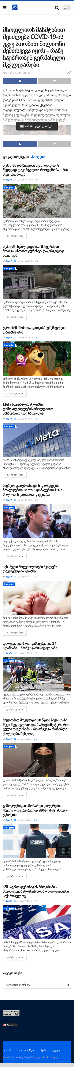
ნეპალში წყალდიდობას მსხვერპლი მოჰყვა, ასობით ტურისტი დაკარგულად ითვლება (33, 251)
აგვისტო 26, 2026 (24, 260)
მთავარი (9, 187)
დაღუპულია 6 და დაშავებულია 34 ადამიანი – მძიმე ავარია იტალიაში (30, 645)
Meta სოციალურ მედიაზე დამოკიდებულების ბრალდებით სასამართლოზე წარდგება (28, 408)
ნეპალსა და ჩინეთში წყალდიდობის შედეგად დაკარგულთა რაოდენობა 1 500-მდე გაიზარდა (36, 170)
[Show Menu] (4, 7)
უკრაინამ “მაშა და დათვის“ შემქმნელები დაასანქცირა (34, 329)
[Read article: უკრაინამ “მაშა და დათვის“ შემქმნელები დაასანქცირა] (37, 358)
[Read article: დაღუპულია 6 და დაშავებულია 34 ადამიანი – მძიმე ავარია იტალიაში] (37, 674)
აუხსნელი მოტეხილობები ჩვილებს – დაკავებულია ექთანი (31, 568)
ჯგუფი (56, 1050)
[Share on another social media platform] (54, 81)
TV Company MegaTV (21, 1057)
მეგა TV (9, 179)
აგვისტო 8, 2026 (24, 576)
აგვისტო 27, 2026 (24, 179)
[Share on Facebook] (20, 81)
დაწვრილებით (16, 235)
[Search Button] (57, 7)
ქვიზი (43, 1050)
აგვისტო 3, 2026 (24, 653)
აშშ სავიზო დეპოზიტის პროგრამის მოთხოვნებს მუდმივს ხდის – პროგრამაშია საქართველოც (36, 891)
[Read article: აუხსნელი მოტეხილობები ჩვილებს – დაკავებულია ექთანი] (37, 598)
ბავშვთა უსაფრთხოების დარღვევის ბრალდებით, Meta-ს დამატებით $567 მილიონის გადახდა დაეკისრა (32, 490)
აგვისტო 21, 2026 (24, 337)
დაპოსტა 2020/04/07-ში (17, 73)
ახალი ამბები (27, 1050)
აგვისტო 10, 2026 (24, 499)
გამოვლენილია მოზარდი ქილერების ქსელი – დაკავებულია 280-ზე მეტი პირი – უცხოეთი (35, 810)
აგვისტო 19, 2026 (24, 418)
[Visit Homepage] (14, 7)
